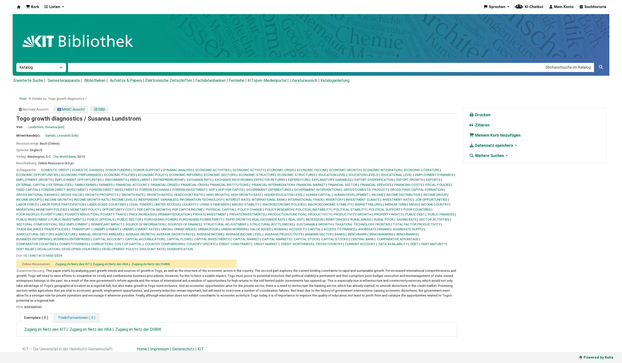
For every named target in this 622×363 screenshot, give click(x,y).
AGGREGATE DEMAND (374, 229)
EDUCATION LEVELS (363, 175)
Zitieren (482, 125)
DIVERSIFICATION (180, 249)
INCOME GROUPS (29, 199)
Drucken (482, 115)
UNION (166, 229)
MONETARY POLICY (84, 209)
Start (23, 98)
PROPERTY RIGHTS (388, 214)
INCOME (378, 195)
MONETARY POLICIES (52, 209)
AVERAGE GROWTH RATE (175, 234)
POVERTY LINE (51, 214)
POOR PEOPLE (27, 214)
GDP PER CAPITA (230, 189)
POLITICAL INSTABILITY (313, 209)
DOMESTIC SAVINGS (87, 170)
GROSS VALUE (71, 195)
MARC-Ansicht (73, 109)
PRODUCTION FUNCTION (286, 214)
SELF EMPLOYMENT (73, 224)
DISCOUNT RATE (152, 249)
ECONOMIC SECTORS (220, 175)
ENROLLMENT (140, 180)
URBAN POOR (208, 229)
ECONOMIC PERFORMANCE (81, 175)
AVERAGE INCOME (210, 234)
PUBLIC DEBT (415, 214)
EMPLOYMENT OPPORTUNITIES (78, 180)
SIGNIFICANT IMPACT (107, 224)
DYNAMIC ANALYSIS (178, 170)
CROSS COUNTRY (329, 244)
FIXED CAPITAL (27, 189)
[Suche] (601, 67)
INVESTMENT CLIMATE (363, 199)
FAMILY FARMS (85, 185)
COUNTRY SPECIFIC (201, 244)
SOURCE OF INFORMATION (145, 224)
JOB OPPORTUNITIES (431, 199)
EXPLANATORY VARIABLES (332, 180)
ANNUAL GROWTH (92, 234)
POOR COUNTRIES (417, 209)
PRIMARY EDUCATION (174, 214)
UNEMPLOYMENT (106, 229)
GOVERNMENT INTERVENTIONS (317, 189)
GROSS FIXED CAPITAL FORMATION (416, 189)
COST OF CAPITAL (128, 244)
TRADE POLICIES (56, 229)
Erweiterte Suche (28, 80)
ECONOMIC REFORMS (185, 175)
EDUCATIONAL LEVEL (396, 175)
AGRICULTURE (65, 234)
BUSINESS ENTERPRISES (71, 239)
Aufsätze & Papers (126, 80)
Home (142, 349)
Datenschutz (183, 349)
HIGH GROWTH (217, 195)
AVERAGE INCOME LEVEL (244, 234)
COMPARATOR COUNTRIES (36, 244)
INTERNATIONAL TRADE (305, 199)
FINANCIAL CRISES (164, 185)
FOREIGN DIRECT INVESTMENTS (113, 189)
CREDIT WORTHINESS (297, 244)
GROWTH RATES (159, 195)
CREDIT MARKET (266, 244)
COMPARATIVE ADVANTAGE (398, 239)
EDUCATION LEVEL (332, 175)
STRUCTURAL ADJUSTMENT (225, 224)
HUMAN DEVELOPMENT (351, 195)
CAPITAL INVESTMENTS (212, 239)
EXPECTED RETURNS (269, 180)
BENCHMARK (357, 234)
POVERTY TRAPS (113, 214)
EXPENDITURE (298, 180)
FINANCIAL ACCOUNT (132, 185)
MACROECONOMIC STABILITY (330, 204)
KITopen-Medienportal (267, 80)
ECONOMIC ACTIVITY (248, 170)
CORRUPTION (101, 244)
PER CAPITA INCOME (187, 209)
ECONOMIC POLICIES (119, 175)
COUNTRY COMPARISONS (164, 244)
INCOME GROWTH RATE (91, 199)
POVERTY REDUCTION (81, 214)
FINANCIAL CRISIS (194, 185)
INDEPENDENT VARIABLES (157, 199)
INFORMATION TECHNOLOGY (201, 199)
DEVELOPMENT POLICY (119, 249)
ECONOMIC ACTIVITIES (213, 170)
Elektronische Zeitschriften (168, 80)
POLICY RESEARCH (279, 209)
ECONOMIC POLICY (152, 175)
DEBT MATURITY (433, 244)
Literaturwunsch (303, 80)
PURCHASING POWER (160, 219)
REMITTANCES (336, 219)
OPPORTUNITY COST (118, 209)
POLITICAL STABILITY (350, 209)
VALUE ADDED (260, 229)
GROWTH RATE (132, 195)
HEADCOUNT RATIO (188, 195)
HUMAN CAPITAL (318, 195)
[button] (32, 7)
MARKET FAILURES (368, 204)
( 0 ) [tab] (36, 318)
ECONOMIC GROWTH (345, 170)
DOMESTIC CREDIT (55, 170)
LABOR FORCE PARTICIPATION (62, 204)
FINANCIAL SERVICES (376, 185)
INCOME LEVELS (124, 199)
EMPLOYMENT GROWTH (34, 180)
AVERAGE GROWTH (140, 234)
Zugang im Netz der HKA (111, 264)
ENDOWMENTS (116, 180)
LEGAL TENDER (140, 204)
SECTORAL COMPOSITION (36, 224)
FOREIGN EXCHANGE (154, 189)
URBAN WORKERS (234, 229)
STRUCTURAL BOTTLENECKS (272, 224)
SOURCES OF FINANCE (184, 224)
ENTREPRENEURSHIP (168, 180)
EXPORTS (433, 180)
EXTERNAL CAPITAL (31, 185)
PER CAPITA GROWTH (153, 209)
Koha (18, 7)
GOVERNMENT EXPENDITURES (268, 189)
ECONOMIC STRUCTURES (296, 175)
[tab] (76, 318)
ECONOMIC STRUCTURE (257, 175)
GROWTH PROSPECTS (102, 195)
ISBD (101, 109)
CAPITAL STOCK (306, 239)
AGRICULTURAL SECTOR (34, 234)
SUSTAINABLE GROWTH (314, 224)
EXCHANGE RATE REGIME (233, 180)
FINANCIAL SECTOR (342, 185)
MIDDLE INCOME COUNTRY (429, 204)
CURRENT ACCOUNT (360, 244)
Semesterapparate (64, 80)
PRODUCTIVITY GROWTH (352, 214)
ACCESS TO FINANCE (339, 229)
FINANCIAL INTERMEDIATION (273, 185)
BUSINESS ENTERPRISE (33, 239)
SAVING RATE (406, 219)
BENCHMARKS (407, 234)
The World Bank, (65, 156)
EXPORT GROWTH (409, 180)
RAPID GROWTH (238, 219)
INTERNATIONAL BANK (268, 199)
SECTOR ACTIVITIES (434, 219)
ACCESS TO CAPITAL (305, 229)
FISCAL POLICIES (438, 185)
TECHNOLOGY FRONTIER (372, 224)
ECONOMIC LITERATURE (421, 170)
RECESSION (314, 219)
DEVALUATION (48, 249)
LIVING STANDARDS (214, 204)
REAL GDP (295, 219)
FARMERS (106, 185)
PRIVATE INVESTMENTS (247, 214)
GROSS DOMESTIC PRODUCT (366, 189)
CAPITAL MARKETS (276, 239)
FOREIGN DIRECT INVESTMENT (63, 189)
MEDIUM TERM (395, 204)
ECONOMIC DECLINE (312, 170)
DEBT (414, 244)
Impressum (159, 349)
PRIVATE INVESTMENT (210, 214)
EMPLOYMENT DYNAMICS (434, 175)
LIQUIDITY (189, 204)
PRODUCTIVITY (319, 214)
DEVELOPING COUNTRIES (80, 249)
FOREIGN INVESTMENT (189, 189)
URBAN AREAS (184, 229)
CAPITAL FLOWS (179, 239)
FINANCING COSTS (408, 185)
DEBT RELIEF (25, 249)
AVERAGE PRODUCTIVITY (283, 234)
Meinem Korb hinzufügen (497, 135)
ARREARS (116, 234)
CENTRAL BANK (362, 239)
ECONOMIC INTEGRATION (382, 170)
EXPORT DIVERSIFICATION (373, 180)
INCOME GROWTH (58, 199)
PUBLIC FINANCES (441, 214)
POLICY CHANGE (250, 209)
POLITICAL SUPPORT (385, 209)
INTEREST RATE (237, 199)
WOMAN (280, 229)
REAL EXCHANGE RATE (268, 219)
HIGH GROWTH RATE (246, 195)
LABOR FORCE (26, 204)
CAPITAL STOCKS (334, 239)
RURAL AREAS (360, 219)
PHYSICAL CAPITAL (220, 209)
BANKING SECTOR (318, 234)
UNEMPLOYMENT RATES (140, 229)
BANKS (340, 234)
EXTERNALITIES (60, 185)
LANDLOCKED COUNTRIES (106, 204)
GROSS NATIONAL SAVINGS (37, 195)
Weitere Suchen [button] (489, 155)
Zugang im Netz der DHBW (150, 264)
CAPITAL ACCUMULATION (144, 239)
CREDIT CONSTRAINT (235, 244)
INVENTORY (334, 199)
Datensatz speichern (494, 145)
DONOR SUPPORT (146, 170)
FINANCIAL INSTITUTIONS (229, 185)
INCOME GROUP (435, 195)
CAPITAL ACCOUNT (107, 239)
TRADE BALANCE (28, 229)
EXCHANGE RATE (199, 180)
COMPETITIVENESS (73, 244)
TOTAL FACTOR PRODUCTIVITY (416, 224)
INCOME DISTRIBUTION (403, 195)
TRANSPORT (81, 229)
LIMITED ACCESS (166, 204)
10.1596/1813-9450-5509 (42, 255)
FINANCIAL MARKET (311, 185)
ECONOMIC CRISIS (280, 170)
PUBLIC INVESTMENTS (67, 219)
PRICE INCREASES (142, 214)
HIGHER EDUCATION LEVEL (283, 195)
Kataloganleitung (334, 80)
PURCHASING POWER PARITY (201, 219)
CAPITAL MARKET (246, 239)
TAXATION (343, 224)
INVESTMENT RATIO (398, 199)
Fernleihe (236, 80)
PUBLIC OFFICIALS (100, 219)
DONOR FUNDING (118, 170)
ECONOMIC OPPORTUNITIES (37, 175)
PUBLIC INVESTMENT (32, 219)
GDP (212, 189)
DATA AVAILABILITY (393, 244)
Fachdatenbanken (210, 80)
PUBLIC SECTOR (129, 219)
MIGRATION (24, 209)
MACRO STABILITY (246, 204)
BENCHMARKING (382, 234)
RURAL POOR (384, 219)
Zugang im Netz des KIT (72, 264)
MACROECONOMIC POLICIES (284, 204)
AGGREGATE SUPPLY (408, 229)
